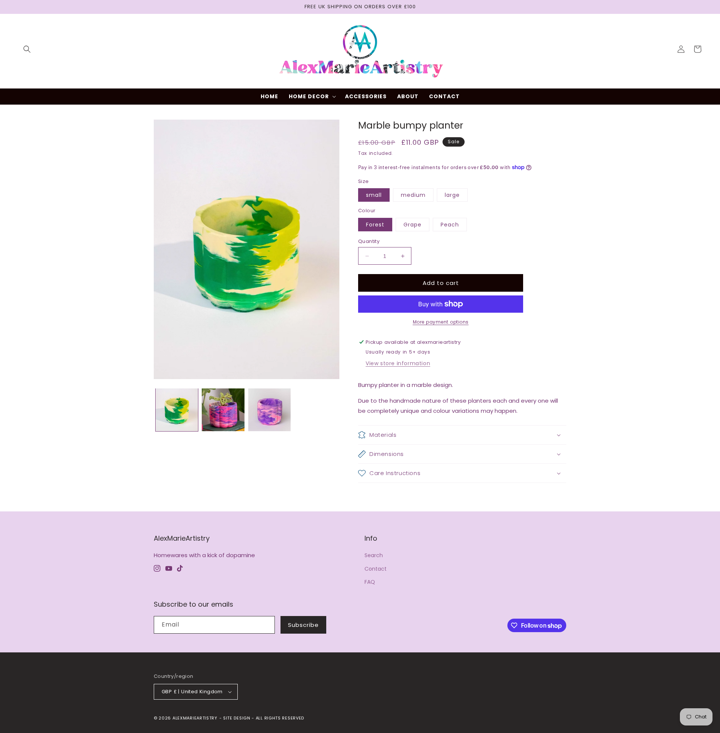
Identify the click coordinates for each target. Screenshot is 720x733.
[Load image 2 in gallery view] (223, 409)
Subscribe (303, 625)
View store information (398, 363)
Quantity (369, 241)
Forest (375, 224)
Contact (375, 569)
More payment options (441, 322)
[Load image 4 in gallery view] (269, 409)
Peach (450, 224)
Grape (413, 224)
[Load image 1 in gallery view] (177, 409)
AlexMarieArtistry (195, 718)
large (452, 195)
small (374, 195)
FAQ (369, 582)
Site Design (236, 718)
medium (413, 195)
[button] (27, 49)
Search (373, 555)
